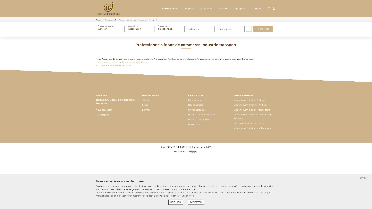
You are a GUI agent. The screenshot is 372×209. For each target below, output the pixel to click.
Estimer (146, 110)
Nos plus (240, 8)
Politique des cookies (199, 119)
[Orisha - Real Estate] (192, 151)
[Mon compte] (274, 9)
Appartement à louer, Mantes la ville (252, 128)
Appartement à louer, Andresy (249, 100)
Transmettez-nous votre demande (115, 65)
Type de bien (163, 26)
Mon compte (195, 100)
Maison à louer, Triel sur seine (249, 123)
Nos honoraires (195, 105)
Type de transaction (106, 26)
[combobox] (110, 29)
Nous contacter (104, 110)
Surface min (194, 29)
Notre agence (170, 8)
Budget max (224, 29)
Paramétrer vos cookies (182, 195)
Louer (145, 105)
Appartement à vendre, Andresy (250, 105)
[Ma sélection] (269, 9)
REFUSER (175, 202)
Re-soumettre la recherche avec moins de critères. (123, 62)
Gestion (223, 8)
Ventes (189, 8)
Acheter (146, 100)
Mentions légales (196, 110)
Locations (206, 8)
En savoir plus (161, 195)
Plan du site (194, 124)
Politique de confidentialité (201, 114)
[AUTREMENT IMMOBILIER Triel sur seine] (108, 8)
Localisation (133, 26)
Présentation (102, 114)
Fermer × (363, 178)
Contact (257, 8)
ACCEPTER (196, 202)
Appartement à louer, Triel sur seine (252, 110)
